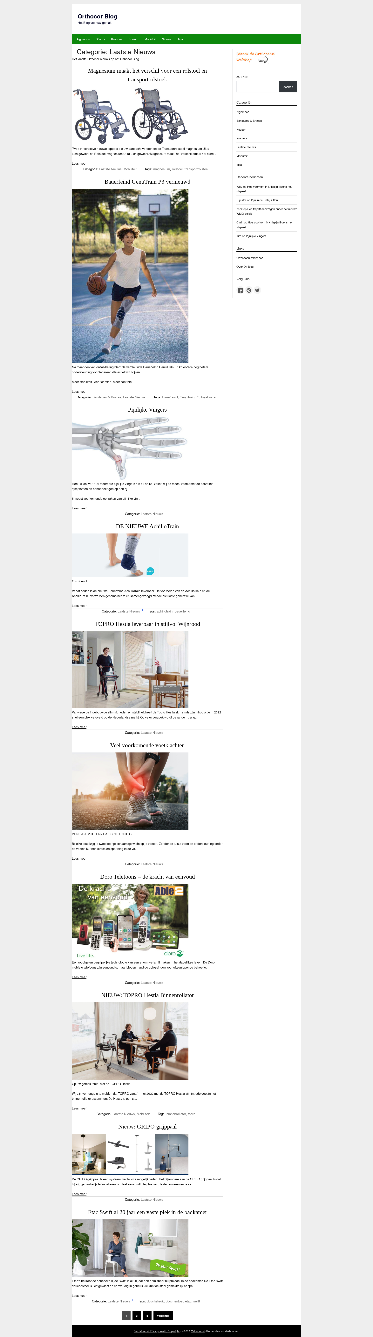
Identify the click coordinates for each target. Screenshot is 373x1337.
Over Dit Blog (245, 266)
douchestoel (174, 1301)
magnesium (161, 168)
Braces (100, 39)
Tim (238, 236)
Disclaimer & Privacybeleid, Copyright (157, 1331)
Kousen (133, 39)
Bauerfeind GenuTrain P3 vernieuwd (147, 181)
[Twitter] (257, 290)
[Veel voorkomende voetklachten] (130, 829)
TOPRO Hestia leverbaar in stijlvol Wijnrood (147, 624)
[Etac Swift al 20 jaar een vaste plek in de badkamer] (130, 1276)
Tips (180, 39)
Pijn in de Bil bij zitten (264, 200)
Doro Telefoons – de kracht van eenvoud (147, 876)
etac (188, 1301)
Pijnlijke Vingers (147, 409)
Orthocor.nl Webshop (249, 258)
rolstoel (177, 168)
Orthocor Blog (97, 16)
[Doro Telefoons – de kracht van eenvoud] (130, 957)
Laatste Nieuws (110, 168)
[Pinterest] (249, 290)
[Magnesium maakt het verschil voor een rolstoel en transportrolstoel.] (130, 143)
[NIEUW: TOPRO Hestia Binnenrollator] (130, 1078)
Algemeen (83, 39)
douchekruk (155, 1301)
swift (196, 1301)
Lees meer (79, 163)
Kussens (116, 39)
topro (191, 1113)
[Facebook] (240, 290)
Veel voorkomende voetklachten (147, 745)
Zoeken (242, 77)
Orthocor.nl (198, 1331)
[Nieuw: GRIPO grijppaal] (130, 1174)
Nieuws (166, 39)
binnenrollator (176, 1113)
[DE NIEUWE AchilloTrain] (130, 576)
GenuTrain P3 (189, 396)
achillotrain (165, 611)
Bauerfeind (170, 396)
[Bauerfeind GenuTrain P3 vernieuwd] (130, 362)
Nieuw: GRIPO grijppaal (147, 1126)
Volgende (163, 1316)
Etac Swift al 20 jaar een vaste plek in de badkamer (147, 1212)
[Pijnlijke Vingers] (130, 478)
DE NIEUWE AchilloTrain (147, 526)
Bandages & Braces (106, 396)
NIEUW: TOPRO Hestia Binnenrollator (147, 995)
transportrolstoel (196, 168)
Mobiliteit (150, 39)
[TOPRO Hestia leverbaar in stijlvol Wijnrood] (130, 707)
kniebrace (208, 396)
